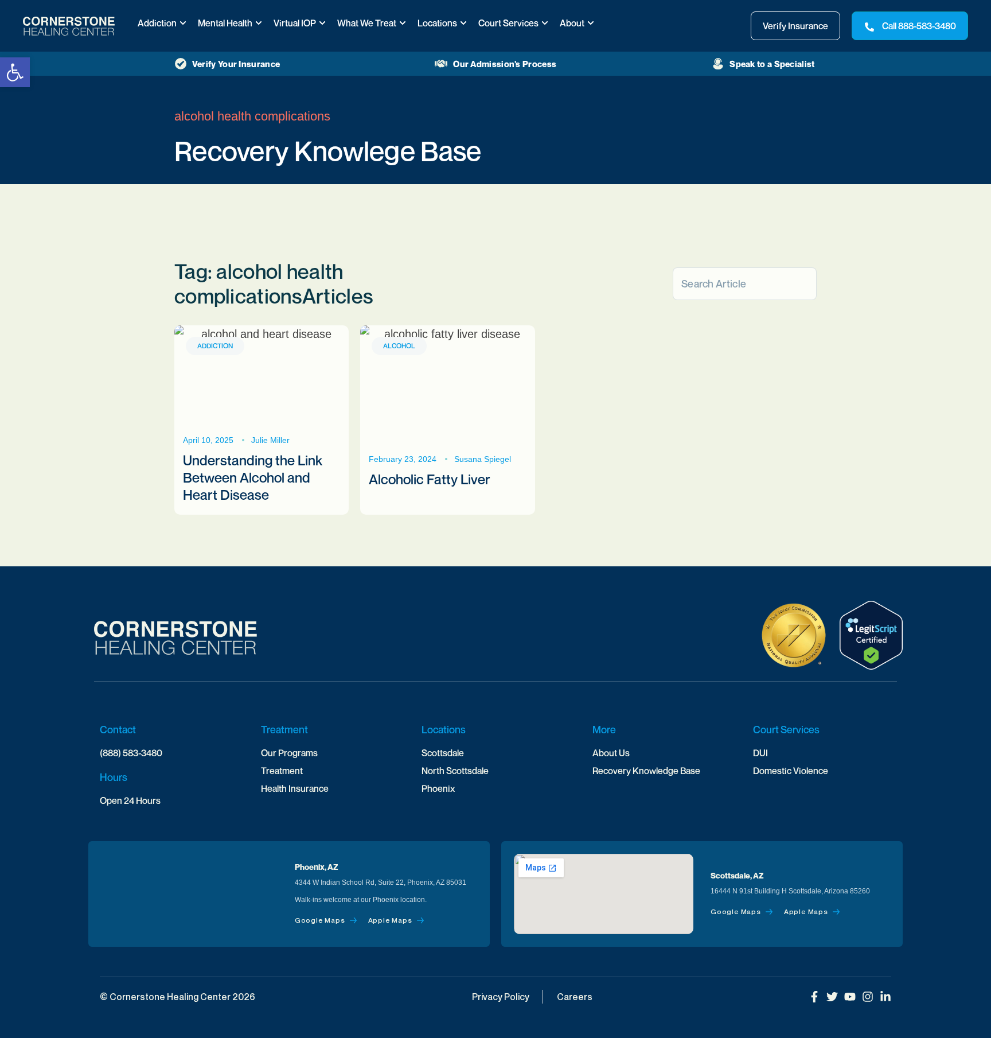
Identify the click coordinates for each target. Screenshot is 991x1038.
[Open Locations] (463, 23)
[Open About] (590, 23)
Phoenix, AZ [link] (316, 867)
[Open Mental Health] (258, 23)
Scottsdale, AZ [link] (737, 875)
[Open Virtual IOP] (322, 23)
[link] (15, 72)
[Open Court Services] (544, 23)
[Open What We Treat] (402, 23)
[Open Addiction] (183, 23)
